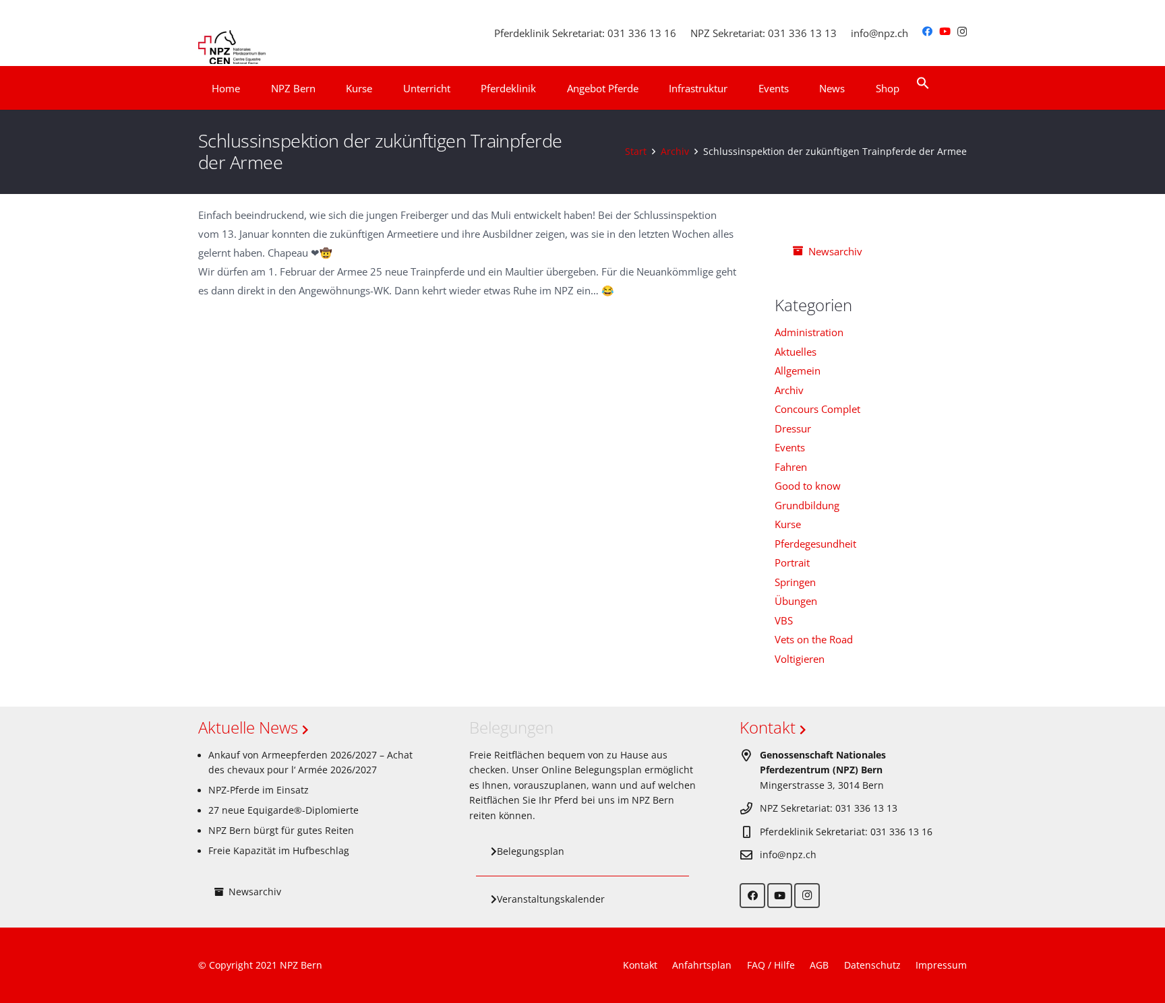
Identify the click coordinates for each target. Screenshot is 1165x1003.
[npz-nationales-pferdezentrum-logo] (232, 33)
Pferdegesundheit (815, 543)
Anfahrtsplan (701, 965)
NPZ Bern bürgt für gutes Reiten (281, 830)
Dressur (793, 428)
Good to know (808, 485)
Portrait (792, 562)
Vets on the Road (814, 639)
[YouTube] (945, 31)
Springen (795, 582)
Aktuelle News (250, 727)
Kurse (788, 524)
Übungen (796, 601)
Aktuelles (795, 351)
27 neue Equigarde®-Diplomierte (283, 810)
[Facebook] (927, 31)
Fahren (791, 467)
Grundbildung (807, 505)
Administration (809, 332)
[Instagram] (962, 32)
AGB (819, 965)
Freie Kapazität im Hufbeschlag (278, 851)
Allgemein (797, 370)
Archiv (789, 390)
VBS (784, 620)
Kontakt (770, 727)
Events (790, 447)
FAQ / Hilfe (771, 965)
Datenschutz (872, 965)
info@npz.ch (788, 855)
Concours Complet (817, 409)
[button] (324, 88)
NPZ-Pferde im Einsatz (258, 790)
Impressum (941, 965)
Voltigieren (800, 659)
